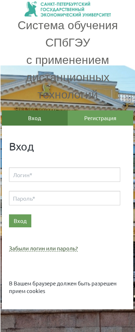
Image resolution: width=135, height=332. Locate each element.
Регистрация (100, 117)
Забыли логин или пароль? (43, 248)
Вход (34, 117)
